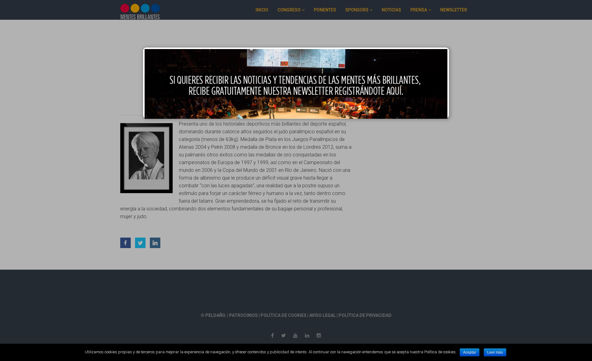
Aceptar (469, 352)
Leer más (495, 352)
